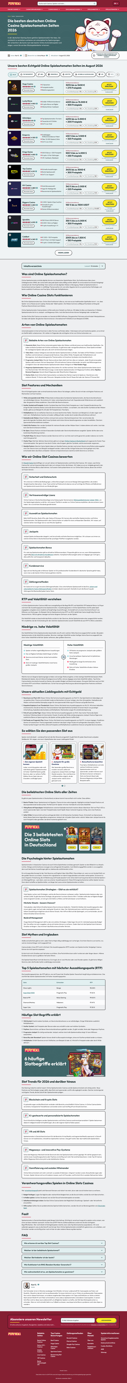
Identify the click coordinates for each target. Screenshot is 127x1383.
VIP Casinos (41, 1358)
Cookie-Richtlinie (106, 1346)
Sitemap (103, 1352)
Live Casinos (41, 1355)
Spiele (13, 16)
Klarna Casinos (72, 1341)
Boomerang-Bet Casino (56, 1355)
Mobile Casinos (39, 1351)
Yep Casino (27, 168)
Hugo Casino (27, 84)
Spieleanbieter (93, 9)
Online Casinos (13, 9)
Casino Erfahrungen (33, 9)
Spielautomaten (111, 9)
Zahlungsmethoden (73, 9)
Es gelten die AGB (109, 92)
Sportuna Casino (56, 1351)
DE (115, 3)
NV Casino (26, 185)
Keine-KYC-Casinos (41, 1346)
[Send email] (38, 1284)
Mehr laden (63, 253)
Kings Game (27, 152)
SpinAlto (26, 219)
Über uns (90, 1340)
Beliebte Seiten (40, 1334)
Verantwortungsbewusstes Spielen (110, 1339)
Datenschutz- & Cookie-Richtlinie (98, 1324)
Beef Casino (55, 1340)
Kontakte (90, 1343)
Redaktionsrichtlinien (91, 1347)
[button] (63, 266)
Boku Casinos (71, 1347)
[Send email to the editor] (21, 55)
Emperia (26, 135)
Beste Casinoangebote (41, 1362)
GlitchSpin (26, 118)
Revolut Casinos (72, 1338)
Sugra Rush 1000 (29, 993)
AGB (102, 1349)
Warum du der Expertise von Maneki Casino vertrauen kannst (106, 55)
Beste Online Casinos (41, 1341)
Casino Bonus (53, 9)
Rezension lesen (28, 90)
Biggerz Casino (28, 202)
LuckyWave (27, 101)
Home (9, 16)
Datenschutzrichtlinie (108, 1343)
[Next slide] (117, 74)
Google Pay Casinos (73, 1344)
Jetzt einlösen (109, 86)
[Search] (94, 3)
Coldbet (25, 236)
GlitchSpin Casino (54, 1347)
